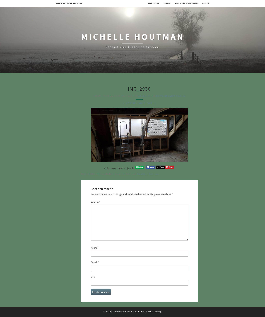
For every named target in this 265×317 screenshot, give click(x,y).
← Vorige (129, 103)
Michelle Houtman (69, 3)
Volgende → (147, 103)
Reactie (95, 202)
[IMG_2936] (139, 136)
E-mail (95, 262)
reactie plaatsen (148, 173)
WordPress (138, 311)
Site (93, 276)
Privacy (205, 3)
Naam (95, 247)
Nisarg (158, 311)
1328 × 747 (145, 95)
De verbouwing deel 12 (171, 95)
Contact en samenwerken (186, 3)
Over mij (167, 3)
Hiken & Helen (153, 3)
